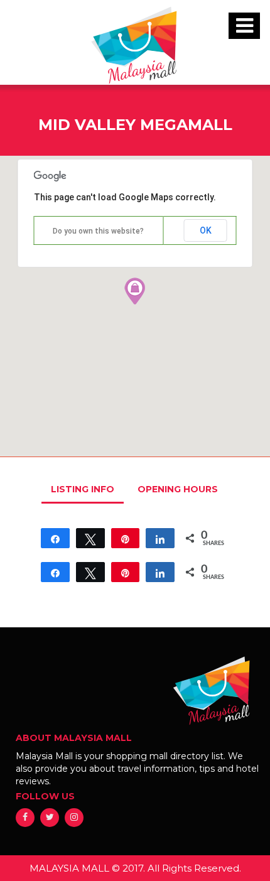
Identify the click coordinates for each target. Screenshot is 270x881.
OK (206, 230)
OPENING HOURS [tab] (178, 489)
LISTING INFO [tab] (82, 489)
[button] (135, 291)
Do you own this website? (98, 231)
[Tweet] (90, 538)
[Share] (55, 538)
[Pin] (125, 538)
